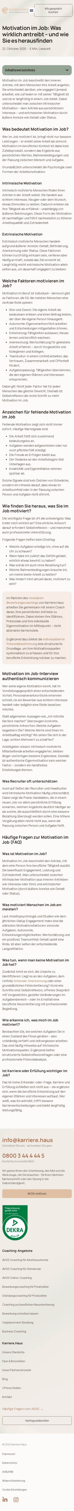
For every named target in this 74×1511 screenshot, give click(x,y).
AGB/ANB (7, 1471)
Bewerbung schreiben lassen (20, 1313)
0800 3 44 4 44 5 (23, 1155)
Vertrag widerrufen (37, 1420)
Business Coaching (14, 1331)
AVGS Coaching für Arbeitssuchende (25, 1260)
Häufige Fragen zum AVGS (22, 1409)
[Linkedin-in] (5, 1499)
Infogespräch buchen (53, 10)
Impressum (8, 1453)
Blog (5, 1379)
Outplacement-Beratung (17, 1322)
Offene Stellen (11, 1388)
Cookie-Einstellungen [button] (14, 1489)
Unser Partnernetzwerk (16, 1370)
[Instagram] (16, 1499)
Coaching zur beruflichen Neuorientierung (28, 1304)
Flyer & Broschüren (13, 1361)
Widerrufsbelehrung (13, 1480)
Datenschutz (9, 1462)
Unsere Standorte (13, 1352)
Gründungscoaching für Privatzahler (24, 1295)
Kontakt (7, 1397)
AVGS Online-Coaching (17, 1278)
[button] (31, 10)
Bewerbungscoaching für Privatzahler (25, 1286)
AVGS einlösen (37, 1193)
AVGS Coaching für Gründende (21, 1269)
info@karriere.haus (27, 1140)
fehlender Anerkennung (30, 981)
